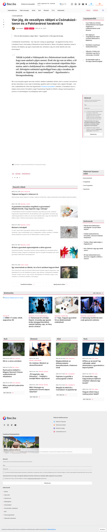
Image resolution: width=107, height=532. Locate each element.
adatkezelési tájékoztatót (34, 478)
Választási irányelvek (10, 518)
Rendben (102, 529)
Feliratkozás (93, 134)
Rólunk (6, 491)
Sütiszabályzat (51, 529)
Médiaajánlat (7, 501)
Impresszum (7, 498)
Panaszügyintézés (9, 515)
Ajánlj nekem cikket (59, 284)
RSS (5, 511)
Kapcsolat (7, 495)
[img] (9, 4)
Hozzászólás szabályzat (11, 508)
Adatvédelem (8, 505)
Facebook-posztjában (48, 86)
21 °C (64, 4)
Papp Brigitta (19, 28)
